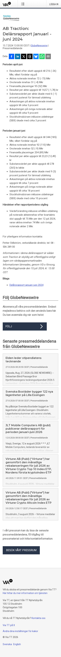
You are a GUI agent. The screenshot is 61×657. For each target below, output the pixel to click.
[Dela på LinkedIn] (17, 57)
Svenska (7, 644)
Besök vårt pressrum (21, 550)
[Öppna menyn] (23, 4)
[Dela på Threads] (30, 57)
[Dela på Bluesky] (36, 57)
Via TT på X (9, 625)
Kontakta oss (38, 618)
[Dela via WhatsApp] (42, 57)
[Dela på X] (23, 57)
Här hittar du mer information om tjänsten (25, 593)
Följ (8, 326)
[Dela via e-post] (48, 57)
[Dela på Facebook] (11, 57)
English (17, 644)
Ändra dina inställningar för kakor (20, 631)
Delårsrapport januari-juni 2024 (26, 285)
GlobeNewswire (39, 45)
